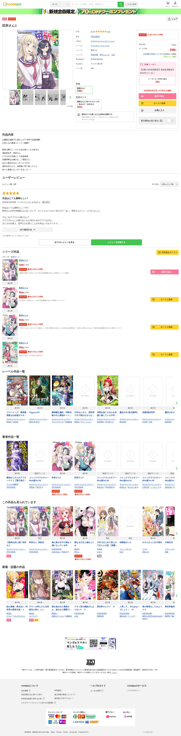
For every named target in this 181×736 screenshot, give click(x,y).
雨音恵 (64, 552)
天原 (150, 422)
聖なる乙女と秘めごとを (84, 543)
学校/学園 (94, 55)
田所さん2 (23, 288)
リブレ (144, 549)
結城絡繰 (68, 422)
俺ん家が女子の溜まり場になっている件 (62, 543)
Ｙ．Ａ (130, 616)
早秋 (144, 619)
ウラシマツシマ (58, 422)
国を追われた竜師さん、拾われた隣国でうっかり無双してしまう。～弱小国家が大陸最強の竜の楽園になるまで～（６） (62, 608)
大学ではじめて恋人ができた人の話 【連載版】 (107, 544)
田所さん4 (23, 343)
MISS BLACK (34, 422)
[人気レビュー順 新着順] (169, 184)
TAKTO (38, 487)
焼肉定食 (168, 487)
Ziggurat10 (34, 412)
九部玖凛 (145, 487)
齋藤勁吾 (100, 616)
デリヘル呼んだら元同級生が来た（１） (39, 608)
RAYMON (109, 487)
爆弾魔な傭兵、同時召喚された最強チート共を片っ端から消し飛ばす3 (62, 414)
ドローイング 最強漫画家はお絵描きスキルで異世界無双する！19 (17, 414)
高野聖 (167, 616)
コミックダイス (126, 549)
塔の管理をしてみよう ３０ (153, 608)
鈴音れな (123, 487)
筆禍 (166, 552)
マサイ (9, 616)
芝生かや (145, 552)
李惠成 (31, 487)
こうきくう (155, 487)
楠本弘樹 (123, 616)
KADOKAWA (57, 549)
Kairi (121, 552)
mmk (76, 616)
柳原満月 (123, 422)
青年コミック (105, 55)
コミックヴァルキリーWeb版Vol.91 (129, 479)
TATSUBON (95, 37)
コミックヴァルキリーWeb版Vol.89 (152, 479)
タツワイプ (33, 616)
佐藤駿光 (68, 616)
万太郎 (144, 422)
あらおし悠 (132, 487)
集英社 (9, 613)
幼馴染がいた (126, 542)
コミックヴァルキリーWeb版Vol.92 (39, 479)
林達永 (9, 422)
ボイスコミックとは (88, 119)
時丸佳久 (100, 487)
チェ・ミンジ (86, 422)
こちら (114, 672)
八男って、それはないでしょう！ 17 (129, 608)
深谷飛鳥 (100, 422)
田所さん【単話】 (37, 542)
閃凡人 (76, 552)
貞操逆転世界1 (148, 412)
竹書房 (99, 549)
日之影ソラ (109, 422)
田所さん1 (23, 260)
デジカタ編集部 (12, 484)
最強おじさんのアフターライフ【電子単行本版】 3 (16, 479)
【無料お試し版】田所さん (16, 543)
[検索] (121, 4)
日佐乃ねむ (56, 552)
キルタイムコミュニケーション (103, 41)
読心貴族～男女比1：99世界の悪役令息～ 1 (17, 608)
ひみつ (99, 552)
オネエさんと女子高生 (152, 542)
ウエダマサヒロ (19, 616)
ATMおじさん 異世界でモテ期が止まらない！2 (84, 414)
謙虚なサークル (58, 616)
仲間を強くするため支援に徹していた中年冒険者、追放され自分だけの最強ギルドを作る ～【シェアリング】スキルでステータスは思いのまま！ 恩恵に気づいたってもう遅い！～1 (107, 414)
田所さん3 (23, 315)
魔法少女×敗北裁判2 (129, 412)
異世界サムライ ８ (106, 606)
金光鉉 (15, 422)
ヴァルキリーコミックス (100, 46)
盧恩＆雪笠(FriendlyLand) (152, 616)
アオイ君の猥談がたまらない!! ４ (84, 608)
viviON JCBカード (151, 54)
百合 (113, 55)
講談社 (76, 549)
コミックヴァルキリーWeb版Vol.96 (107, 479)
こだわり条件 (131, 4)
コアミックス (170, 549)
